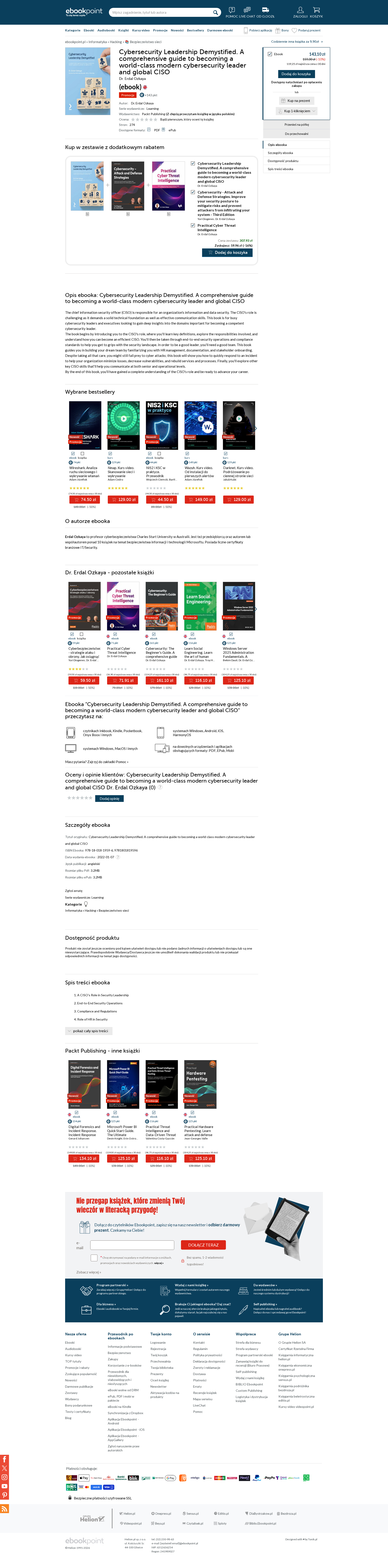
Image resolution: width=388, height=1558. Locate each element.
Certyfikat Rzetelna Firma (296, 1349)
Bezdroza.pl (288, 1513)
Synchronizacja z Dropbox (125, 1413)
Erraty (197, 1386)
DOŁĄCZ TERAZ (203, 1244)
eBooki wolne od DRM (123, 1390)
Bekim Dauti (230, 660)
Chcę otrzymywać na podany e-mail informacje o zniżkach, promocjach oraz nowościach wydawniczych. (136, 1260)
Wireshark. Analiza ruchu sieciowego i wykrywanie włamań (84, 472)
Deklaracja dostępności (209, 1361)
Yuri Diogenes (206, 219)
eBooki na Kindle (119, 1407)
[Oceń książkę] (144, 119)
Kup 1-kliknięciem (297, 111)
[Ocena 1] (133, 120)
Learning (153, 108)
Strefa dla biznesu (248, 1342)
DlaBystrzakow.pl (261, 1513)
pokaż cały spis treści (90, 1031)
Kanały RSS (4, 1508)
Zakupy (113, 1359)
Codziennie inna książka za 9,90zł (295, 41)
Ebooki (89, 30)
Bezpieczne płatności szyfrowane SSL (103, 1498)
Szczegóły (280, 153)
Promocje (160, 30)
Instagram (4, 1477)
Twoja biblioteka (161, 1367)
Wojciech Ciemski (157, 479)
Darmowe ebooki (220, 30)
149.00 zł (203, 499)
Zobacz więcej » (88, 1272)
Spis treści (280, 169)
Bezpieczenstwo (119, 1353)
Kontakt (199, 1342)
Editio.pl (223, 1513)
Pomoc (121, 762)
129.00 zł (126, 499)
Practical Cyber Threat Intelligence (121, 650)
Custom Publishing (249, 1390)
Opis (277, 145)
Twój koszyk (159, 1355)
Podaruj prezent (309, 30)
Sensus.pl (193, 1513)
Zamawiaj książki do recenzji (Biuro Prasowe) (252, 1363)
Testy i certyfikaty (78, 1411)
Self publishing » (265, 1304)
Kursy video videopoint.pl (296, 1407)
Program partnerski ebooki (254, 1355)
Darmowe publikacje (79, 1386)
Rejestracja (158, 1349)
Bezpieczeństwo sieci (114, 910)
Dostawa (199, 1374)
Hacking (90, 910)
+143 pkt (151, 95)
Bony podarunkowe (78, 1405)
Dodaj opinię (109, 798)
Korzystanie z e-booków (124, 1365)
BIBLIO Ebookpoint (249, 1384)
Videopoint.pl (133, 1523)
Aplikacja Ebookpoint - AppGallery (123, 1438)
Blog (68, 1418)
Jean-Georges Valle (196, 1138)
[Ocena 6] (155, 120)
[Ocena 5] (151, 120)
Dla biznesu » (106, 1304)
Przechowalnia (160, 1361)
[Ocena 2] (137, 120)
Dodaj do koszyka (296, 74)
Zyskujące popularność (81, 1374)
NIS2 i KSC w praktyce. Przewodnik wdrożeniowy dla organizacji (158, 476)
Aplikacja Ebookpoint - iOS (126, 1429)
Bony (285, 30)
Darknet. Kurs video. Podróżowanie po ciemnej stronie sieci (238, 472)
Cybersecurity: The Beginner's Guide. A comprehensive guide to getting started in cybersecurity (161, 656)
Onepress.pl (163, 1513)
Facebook (4, 1459)
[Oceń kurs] (80, 798)
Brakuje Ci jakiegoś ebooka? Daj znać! (203, 1304)
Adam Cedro (115, 479)
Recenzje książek (205, 1393)
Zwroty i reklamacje (206, 1367)
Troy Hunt (211, 660)
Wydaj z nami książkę (250, 1378)
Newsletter (158, 1386)
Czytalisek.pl (195, 1523)
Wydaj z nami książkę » (191, 1285)
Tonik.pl (312, 1539)
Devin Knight (114, 1138)
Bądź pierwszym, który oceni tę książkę (187, 119)
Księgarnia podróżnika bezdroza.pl (293, 1388)
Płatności (199, 1380)
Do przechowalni (296, 134)
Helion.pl (129, 1513)
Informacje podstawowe (125, 1346)
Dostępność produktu (283, 161)
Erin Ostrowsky (132, 1138)
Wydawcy (72, 1399)
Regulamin (200, 1349)
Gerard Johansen (78, 1138)
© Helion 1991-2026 (77, 1547)
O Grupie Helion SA (292, 1342)
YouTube (4, 1486)
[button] (255, 428)
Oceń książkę (159, 1380)
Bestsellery (195, 30)
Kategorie (72, 30)
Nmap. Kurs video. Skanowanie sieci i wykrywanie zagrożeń (121, 474)
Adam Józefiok (78, 479)
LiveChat (199, 1405)
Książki (123, 30)
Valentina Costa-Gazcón (160, 1138)
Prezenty (156, 1374)
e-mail (79, 1245)
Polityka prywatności (207, 1355)
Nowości (177, 30)
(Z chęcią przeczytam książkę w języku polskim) (200, 114)
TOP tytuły (73, 1361)
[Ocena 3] (142, 120)
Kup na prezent (299, 101)
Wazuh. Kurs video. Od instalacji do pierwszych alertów (199, 472)
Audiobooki (106, 30)
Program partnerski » (112, 1285)
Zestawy (71, 1393)
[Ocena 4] (146, 120)
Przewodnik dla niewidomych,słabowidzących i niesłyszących (119, 1378)
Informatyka (73, 910)
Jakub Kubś (229, 479)
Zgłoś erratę (73, 891)
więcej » (159, 1263)
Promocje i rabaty (77, 1367)
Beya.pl (160, 1523)
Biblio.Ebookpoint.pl (262, 1523)
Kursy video (141, 30)
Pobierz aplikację (260, 30)
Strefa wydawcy (247, 1349)
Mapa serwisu (202, 1399)
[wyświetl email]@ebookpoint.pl (179, 1543)
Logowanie (158, 1342)
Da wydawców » (265, 1285)
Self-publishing (246, 1372)
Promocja (127, 95)
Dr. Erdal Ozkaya (142, 103)
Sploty (222, 1523)
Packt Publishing (153, 114)
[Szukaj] (215, 12)
